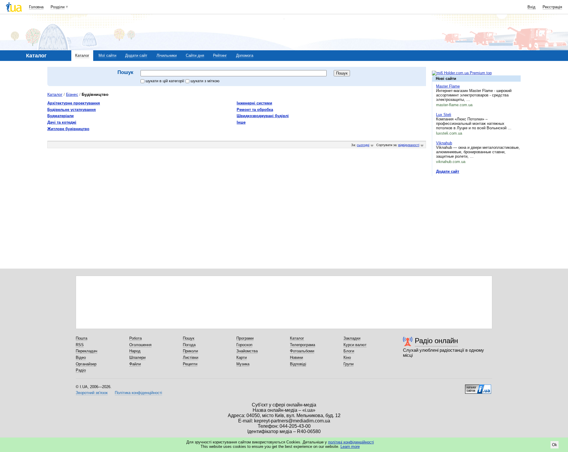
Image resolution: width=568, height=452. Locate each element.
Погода (189, 345)
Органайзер (86, 364)
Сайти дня (195, 55)
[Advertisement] (476, 217)
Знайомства (247, 351)
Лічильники (166, 55)
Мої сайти (107, 55)
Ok (554, 445)
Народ (135, 351)
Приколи (190, 351)
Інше (241, 122)
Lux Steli (443, 114)
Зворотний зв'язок (92, 392)
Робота (135, 338)
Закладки (351, 338)
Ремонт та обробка (255, 109)
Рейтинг (220, 55)
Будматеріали (60, 116)
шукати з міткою (205, 81)
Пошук (188, 338)
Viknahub (444, 143)
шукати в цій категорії (165, 81)
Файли (135, 364)
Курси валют (355, 345)
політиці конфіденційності (351, 442)
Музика (242, 364)
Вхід (531, 7)
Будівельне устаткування (71, 109)
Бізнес (72, 94)
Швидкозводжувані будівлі (263, 116)
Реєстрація (552, 7)
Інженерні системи (254, 103)
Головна (36, 7)
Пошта (81, 338)
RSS (80, 345)
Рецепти (190, 364)
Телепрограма (302, 345)
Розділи (57, 7)
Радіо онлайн (436, 341)
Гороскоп (244, 345)
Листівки (190, 357)
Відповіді (298, 364)
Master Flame (448, 86)
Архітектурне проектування (73, 103)
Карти (241, 357)
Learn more (350, 446)
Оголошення (140, 345)
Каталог (82, 55)
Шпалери (137, 357)
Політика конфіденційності (138, 392)
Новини (296, 357)
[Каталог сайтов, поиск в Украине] (478, 387)
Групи (348, 364)
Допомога (244, 55)
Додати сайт (136, 55)
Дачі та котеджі (61, 122)
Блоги (348, 351)
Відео (81, 357)
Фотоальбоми (302, 351)
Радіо (81, 370)
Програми (245, 338)
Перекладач (86, 351)
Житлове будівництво (68, 129)
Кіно (347, 357)
